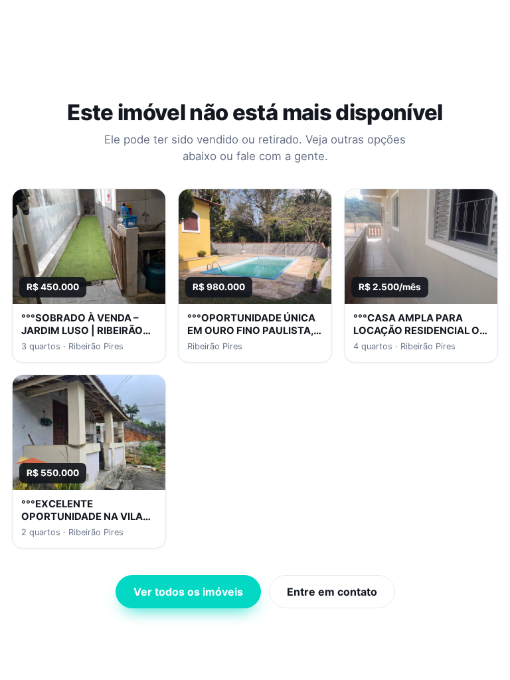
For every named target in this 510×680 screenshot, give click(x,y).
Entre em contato (332, 591)
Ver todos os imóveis (188, 591)
